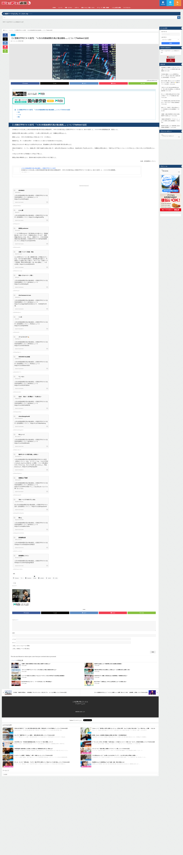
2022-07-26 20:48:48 (19, 267)
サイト (14, 642)
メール (14, 639)
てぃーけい (21, 376)
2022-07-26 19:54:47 (19, 491)
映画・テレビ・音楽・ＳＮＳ (87, 7)
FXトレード (22, 434)
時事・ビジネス (68, 7)
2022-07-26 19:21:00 (19, 529)
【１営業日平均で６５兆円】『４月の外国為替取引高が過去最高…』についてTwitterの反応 (42, 110)
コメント (15, 620)
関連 (18, 117)
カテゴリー (164, 37)
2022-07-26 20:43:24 (19, 287)
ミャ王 (20, 317)
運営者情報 (165, 171)
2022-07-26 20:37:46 (19, 348)
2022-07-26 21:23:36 (19, 243)
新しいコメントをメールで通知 (22, 645)
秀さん (20, 517)
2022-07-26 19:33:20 (19, 509)
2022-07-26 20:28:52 (19, 388)
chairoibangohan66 (24, 416)
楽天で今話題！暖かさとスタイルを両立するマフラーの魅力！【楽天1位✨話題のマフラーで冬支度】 (170, 82)
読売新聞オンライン (24, 555)
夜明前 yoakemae (23, 228)
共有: (18, 112)
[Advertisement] (170, 152)
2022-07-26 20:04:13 (19, 469)
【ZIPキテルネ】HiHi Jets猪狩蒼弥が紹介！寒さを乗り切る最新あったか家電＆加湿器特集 (170, 89)
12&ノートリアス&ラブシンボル (27, 499)
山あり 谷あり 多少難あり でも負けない (30, 396)
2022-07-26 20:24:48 (19, 426)
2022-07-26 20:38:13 (19, 328)
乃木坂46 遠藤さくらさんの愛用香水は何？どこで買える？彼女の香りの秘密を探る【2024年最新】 (170, 75)
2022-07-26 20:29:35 (19, 368)
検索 (170, 43)
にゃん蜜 (21, 210)
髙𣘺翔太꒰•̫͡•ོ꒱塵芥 (23, 478)
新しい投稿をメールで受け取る (22, 648)
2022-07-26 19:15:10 (19, 547)
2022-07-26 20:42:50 (19, 309)
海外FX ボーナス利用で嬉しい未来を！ (29, 454)
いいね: (19, 114)
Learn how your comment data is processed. (44, 656)
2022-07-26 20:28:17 (19, 408)
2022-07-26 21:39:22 (19, 220)
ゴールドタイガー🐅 (24, 337)
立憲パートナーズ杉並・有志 (26, 252)
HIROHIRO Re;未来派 (24, 357)
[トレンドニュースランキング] (171, 56)
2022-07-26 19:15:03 (19, 565)
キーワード (164, 31)
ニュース (60, 7)
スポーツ (77, 7)
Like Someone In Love (25, 295)
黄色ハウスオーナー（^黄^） (26, 275)
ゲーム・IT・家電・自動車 (103, 7)
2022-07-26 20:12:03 (19, 446)
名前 (13, 633)
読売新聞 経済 (22, 537)
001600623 (21, 190)
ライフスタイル (126, 7)
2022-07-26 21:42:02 (19, 202)
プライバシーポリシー (168, 136)
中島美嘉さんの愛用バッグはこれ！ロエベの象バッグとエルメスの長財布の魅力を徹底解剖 (170, 69)
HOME (54, 7)
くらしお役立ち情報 (116, 7)
